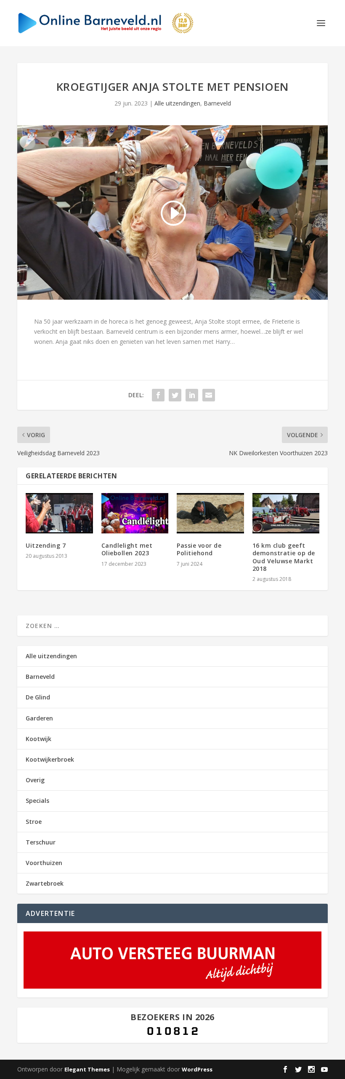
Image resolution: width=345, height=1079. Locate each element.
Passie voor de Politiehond (199, 549)
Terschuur (41, 842)
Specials (37, 801)
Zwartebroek (45, 883)
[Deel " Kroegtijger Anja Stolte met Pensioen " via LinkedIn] (191, 395)
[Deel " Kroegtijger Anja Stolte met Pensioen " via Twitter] (175, 395)
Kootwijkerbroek (50, 759)
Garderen (39, 718)
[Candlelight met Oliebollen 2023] (135, 513)
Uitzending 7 (46, 545)
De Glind (38, 697)
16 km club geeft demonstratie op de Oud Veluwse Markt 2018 (283, 556)
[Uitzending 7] (59, 513)
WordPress (197, 1069)
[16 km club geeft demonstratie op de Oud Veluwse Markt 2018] (286, 513)
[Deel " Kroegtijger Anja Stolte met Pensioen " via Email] (208, 395)
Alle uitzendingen (177, 103)
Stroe (34, 822)
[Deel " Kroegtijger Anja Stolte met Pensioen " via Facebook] (158, 395)
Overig (35, 780)
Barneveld (217, 103)
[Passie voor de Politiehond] (210, 513)
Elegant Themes (87, 1069)
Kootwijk (38, 739)
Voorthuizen (44, 863)
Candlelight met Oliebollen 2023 (127, 549)
